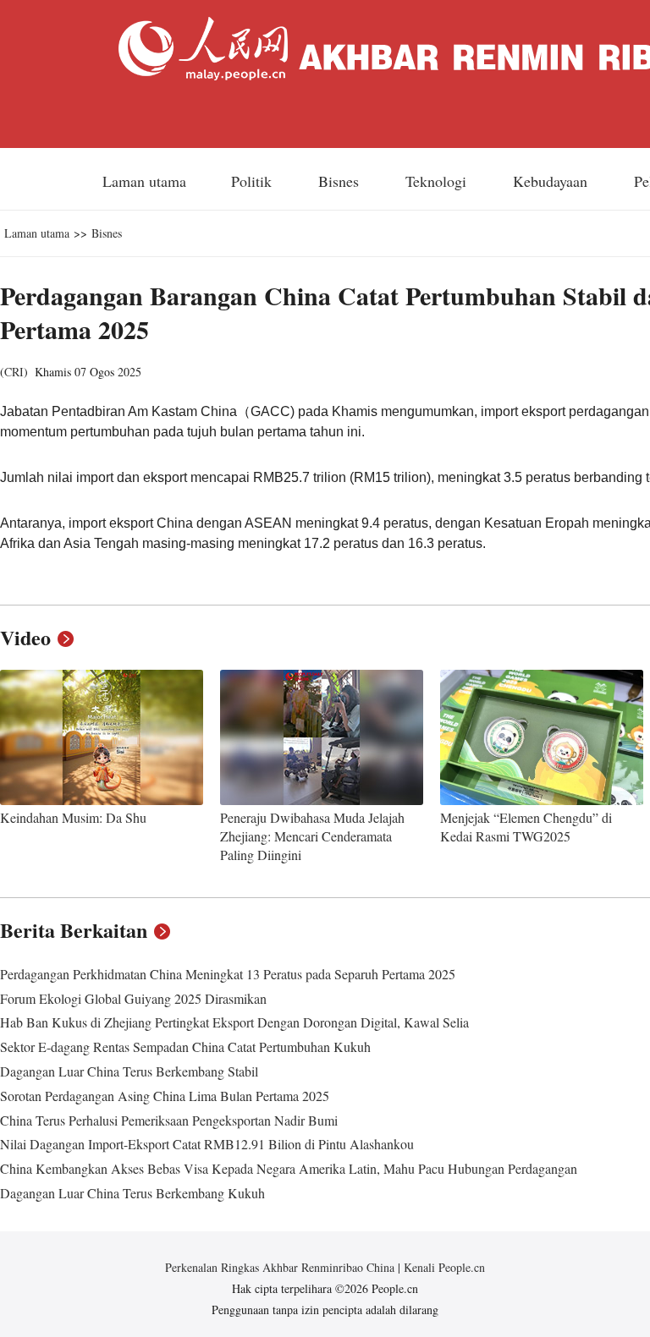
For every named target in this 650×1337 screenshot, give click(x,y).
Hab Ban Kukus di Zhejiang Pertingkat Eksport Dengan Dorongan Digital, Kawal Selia (234, 1022)
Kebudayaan (552, 181)
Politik (253, 181)
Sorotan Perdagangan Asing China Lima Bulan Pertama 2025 (164, 1095)
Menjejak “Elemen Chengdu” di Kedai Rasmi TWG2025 (526, 826)
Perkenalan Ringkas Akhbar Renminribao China (281, 1267)
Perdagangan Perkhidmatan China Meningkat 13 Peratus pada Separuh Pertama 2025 (227, 974)
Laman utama (144, 181)
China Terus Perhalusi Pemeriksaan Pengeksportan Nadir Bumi (169, 1120)
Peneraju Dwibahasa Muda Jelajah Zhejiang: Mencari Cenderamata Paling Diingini (312, 835)
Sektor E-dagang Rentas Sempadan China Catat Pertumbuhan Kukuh (185, 1046)
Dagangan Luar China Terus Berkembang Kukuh (132, 1193)
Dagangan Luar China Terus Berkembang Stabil (129, 1071)
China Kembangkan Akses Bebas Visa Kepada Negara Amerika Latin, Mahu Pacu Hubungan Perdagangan (288, 1168)
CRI (14, 372)
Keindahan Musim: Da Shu (73, 817)
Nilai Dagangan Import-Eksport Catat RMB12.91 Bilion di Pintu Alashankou (207, 1144)
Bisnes (340, 181)
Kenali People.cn (442, 1267)
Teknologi (438, 181)
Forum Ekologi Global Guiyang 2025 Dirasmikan (133, 998)
